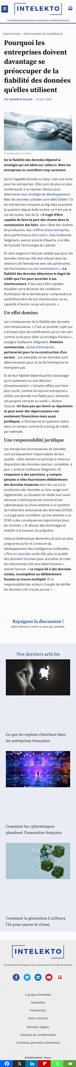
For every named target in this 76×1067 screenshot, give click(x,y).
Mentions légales (38, 1027)
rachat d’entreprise (40, 347)
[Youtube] (48, 977)
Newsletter (38, 1002)
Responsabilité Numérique (43, 34)
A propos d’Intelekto (38, 994)
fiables (63, 199)
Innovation (11, 34)
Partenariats (38, 1010)
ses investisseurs (46, 268)
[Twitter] (27, 977)
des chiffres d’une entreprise (48, 230)
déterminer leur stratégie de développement (37, 194)
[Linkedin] (38, 977)
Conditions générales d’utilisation (38, 1042)
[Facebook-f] (16, 977)
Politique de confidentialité (38, 1035)
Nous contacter (38, 1018)
